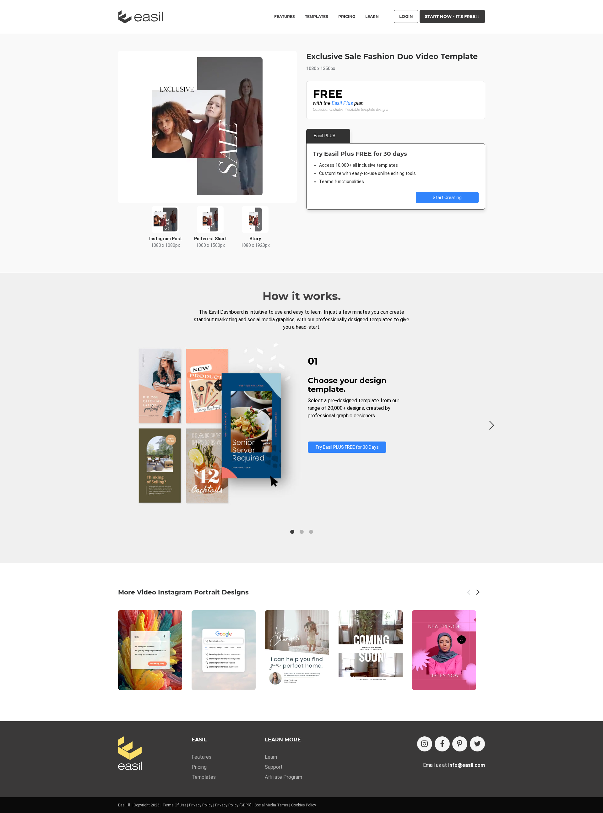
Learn (372, 16)
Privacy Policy (200, 805)
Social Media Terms (271, 805)
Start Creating (447, 197)
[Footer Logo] (130, 753)
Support (274, 767)
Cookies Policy (303, 805)
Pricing (346, 16)
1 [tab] (292, 532)
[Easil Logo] (142, 17)
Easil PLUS (324, 135)
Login (406, 16)
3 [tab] (311, 532)
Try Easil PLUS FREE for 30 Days (347, 447)
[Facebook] (442, 743)
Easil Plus (342, 103)
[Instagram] (424, 743)
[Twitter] (477, 743)
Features (201, 757)
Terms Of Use (174, 805)
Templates (204, 777)
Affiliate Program (283, 777)
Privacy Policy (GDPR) (233, 805)
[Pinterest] (459, 743)
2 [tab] (301, 532)
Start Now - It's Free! (451, 16)
